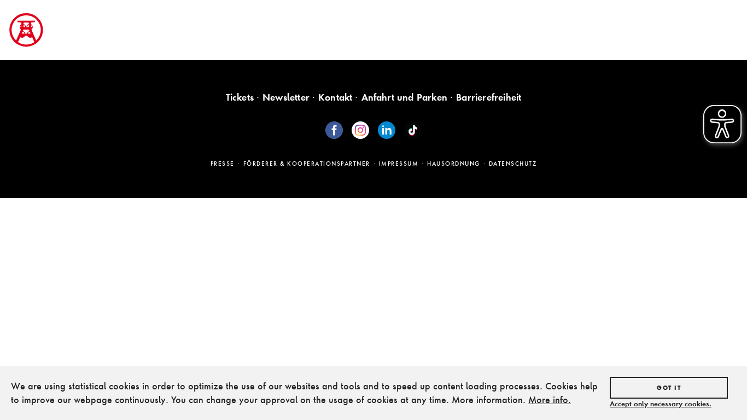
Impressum (399, 163)
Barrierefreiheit (488, 97)
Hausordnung (453, 163)
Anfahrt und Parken (404, 97)
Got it (669, 388)
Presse (223, 163)
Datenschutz (513, 163)
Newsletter (286, 97)
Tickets (240, 97)
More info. (549, 399)
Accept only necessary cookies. (660, 403)
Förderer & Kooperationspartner (306, 163)
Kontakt (335, 97)
